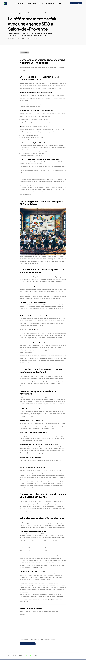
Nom (21, 632)
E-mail (37, 632)
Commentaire (22, 614)
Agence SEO (28, 38)
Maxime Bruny (11, 38)
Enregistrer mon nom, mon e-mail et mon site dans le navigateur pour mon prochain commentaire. (38, 639)
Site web (53, 632)
